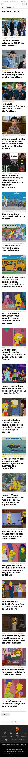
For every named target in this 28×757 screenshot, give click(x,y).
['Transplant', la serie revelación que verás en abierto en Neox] (14, 59)
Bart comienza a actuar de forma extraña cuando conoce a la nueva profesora (11, 318)
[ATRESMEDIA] (14, 729)
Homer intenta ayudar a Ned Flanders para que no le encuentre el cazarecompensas (13, 639)
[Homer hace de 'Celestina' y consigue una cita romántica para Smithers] (14, 589)
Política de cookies (8, 751)
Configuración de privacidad (10, 753)
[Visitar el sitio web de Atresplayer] (14, 740)
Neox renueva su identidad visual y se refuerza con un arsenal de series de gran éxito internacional (12, 181)
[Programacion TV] (19, 4)
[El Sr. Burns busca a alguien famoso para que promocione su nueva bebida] (14, 518)
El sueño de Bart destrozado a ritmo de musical (13, 216)
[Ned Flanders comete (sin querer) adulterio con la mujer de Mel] (14, 657)
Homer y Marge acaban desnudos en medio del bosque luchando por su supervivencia (13, 500)
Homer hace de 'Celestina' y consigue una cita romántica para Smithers (13, 605)
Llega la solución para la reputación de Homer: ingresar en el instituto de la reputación (13, 463)
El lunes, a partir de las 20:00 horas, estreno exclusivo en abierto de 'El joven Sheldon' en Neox (13, 144)
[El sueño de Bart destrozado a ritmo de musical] (14, 201)
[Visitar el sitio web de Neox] (17, 733)
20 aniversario (6, 1)
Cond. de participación (18, 751)
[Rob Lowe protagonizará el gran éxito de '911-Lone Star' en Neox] (14, 91)
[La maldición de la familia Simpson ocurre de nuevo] (14, 233)
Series (3, 7)
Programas (10, 7)
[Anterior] (1, 1)
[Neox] (7, 4)
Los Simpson (13, 1)
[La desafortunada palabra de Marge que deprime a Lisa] (14, 688)
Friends (18, 1)
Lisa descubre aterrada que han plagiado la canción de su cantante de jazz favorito (14, 354)
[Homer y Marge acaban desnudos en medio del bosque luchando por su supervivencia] (14, 482)
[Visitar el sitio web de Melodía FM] (6, 740)
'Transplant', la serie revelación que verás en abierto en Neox (13, 74)
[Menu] (26, 4)
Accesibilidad (21, 753)
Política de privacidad (17, 749)
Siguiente (5, 714)
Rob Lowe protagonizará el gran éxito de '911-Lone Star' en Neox (13, 107)
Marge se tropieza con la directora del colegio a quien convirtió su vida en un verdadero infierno (13, 282)
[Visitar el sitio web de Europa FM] (23, 736)
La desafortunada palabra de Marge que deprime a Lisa (13, 703)
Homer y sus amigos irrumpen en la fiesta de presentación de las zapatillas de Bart (14, 389)
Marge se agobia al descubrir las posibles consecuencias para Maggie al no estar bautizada (13, 570)
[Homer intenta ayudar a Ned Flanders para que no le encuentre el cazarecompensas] (14, 623)
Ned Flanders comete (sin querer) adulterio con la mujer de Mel (13, 672)
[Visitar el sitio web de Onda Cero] (17, 736)
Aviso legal (8, 749)
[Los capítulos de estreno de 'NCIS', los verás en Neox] (14, 27)
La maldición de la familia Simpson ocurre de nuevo (11, 248)
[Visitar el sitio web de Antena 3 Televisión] (4, 733)
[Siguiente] (27, 1)
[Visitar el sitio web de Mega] (4, 736)
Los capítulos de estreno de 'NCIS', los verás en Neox (13, 43)
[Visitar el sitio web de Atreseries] (10, 736)
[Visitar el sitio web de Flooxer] (21, 740)
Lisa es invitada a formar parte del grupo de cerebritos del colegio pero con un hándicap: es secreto (12, 426)
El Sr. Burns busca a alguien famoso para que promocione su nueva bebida (12, 535)
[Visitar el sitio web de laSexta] (10, 733)
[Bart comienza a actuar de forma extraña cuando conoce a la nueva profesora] (14, 301)
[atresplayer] (23, 4)
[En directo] (16, 4)
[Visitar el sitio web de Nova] (23, 733)
